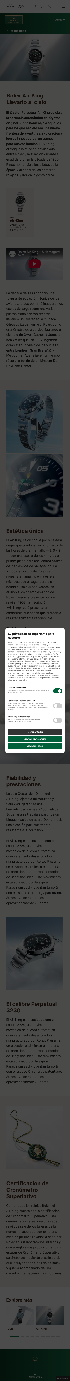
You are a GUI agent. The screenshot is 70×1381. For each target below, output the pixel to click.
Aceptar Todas (35, 746)
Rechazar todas (35, 731)
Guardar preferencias (35, 739)
